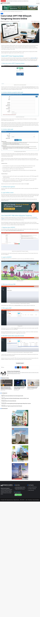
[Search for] (37, 4)
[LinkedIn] (20, 367)
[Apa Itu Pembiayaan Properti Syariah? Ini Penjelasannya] (33, 383)
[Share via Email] (27, 367)
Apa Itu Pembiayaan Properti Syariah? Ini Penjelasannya (32, 388)
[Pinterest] (23, 367)
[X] (18, 367)
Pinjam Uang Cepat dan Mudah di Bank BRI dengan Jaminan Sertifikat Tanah (19, 388)
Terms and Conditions (35, 499)
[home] (5, 3)
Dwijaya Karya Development (5, 21)
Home (2, 11)
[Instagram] (24, 499)
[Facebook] (16, 367)
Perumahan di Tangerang (32, 488)
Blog (4, 11)
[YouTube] (23, 499)
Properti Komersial (31, 490)
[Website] (7, 375)
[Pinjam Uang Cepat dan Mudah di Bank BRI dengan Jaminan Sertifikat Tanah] (20, 383)
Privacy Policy (30, 499)
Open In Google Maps (17, 491)
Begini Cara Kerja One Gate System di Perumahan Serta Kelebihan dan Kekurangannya (6, 388)
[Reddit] (25, 367)
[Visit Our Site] (20, 7)
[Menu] (38, 4)
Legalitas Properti (20, 363)
